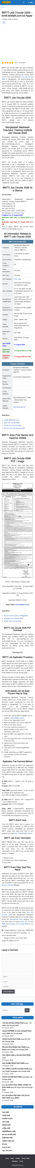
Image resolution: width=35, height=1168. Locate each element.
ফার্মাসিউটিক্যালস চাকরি (8, 1131)
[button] (23, 2)
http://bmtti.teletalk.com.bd (23, 833)
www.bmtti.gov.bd (19, 407)
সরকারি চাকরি (29, 930)
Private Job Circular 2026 (12, 425)
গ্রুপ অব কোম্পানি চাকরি (9, 1135)
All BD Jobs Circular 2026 (12, 621)
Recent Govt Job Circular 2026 (14, 428)
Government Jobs (18, 213)
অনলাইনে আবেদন (7, 1119)
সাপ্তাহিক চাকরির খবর (8, 1141)
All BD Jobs (21, 930)
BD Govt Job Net (7, 885)
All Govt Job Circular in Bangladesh (16, 616)
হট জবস (4, 1144)
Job (3, 208)
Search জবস (6, 1147)
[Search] (27, 1010)
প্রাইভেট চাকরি (6, 1125)
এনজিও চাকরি (6, 1128)
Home (7, 1158)
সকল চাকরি (5, 1112)
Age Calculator (7, 1151)
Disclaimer (15, 1161)
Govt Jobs (17, 279)
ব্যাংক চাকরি (5, 1122)
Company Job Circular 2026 (13, 618)
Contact (17, 1158)
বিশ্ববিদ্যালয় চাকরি (7, 1138)
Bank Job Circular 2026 (12, 423)
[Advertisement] (17, 43)
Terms (21, 1161)
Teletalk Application (10, 930)
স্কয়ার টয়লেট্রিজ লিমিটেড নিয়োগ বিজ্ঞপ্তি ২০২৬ (15, 1063)
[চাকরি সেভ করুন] (4, 22)
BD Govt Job (19, 1165)
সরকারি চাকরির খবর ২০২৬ (11, 420)
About (12, 1158)
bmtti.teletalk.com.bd (22, 605)
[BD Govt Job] (6, 2)
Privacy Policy (25, 1158)
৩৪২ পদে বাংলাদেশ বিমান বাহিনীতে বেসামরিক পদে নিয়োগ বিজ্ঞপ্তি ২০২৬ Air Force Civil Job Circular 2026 (17, 1087)
